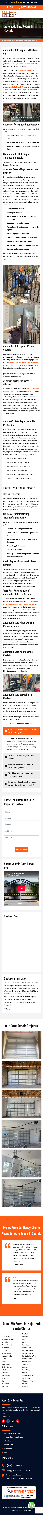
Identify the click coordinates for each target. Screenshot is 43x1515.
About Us (7, 1441)
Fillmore (4, 1359)
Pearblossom (27, 1348)
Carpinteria (6, 1348)
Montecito (5, 1384)
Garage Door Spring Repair (13, 1437)
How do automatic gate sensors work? (23, 757)
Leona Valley (6, 1376)
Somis (24, 1373)
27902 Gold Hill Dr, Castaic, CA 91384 (19, 1479)
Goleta (4, 1362)
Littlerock (5, 1378)
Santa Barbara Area (29, 1356)
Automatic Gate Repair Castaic (25, 41)
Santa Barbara (27, 1353)
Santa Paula (26, 1362)
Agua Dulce (6, 1337)
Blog (5, 1453)
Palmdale (25, 1345)
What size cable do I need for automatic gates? (21, 766)
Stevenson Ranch (28, 1376)
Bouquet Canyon (8, 1339)
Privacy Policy (9, 1445)
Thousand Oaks (27, 1381)
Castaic (10, 41)
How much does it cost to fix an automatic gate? (22, 731)
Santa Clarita (27, 1359)
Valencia (25, 1384)
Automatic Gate (24, 70)
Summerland (26, 1378)
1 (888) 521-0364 (14, 1465)
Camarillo (5, 1342)
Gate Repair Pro (18, 87)
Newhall (25, 1334)
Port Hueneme (27, 1351)
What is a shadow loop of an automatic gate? (20, 774)
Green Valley (6, 1364)
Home (4, 41)
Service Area (8, 1449)
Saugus (25, 1367)
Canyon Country (7, 1345)
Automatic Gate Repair (12, 1433)
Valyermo (25, 1387)
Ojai (23, 1339)
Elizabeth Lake (7, 1356)
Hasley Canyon (7, 1367)
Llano (3, 1381)
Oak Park (25, 1337)
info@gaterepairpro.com (18, 1470)
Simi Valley (26, 1370)
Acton (4, 1334)
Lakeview (5, 1373)
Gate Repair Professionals (21, 1510)
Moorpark (5, 1387)
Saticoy (25, 1364)
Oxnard (24, 1342)
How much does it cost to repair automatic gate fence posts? (22, 783)
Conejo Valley (6, 1353)
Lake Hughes (6, 1370)
